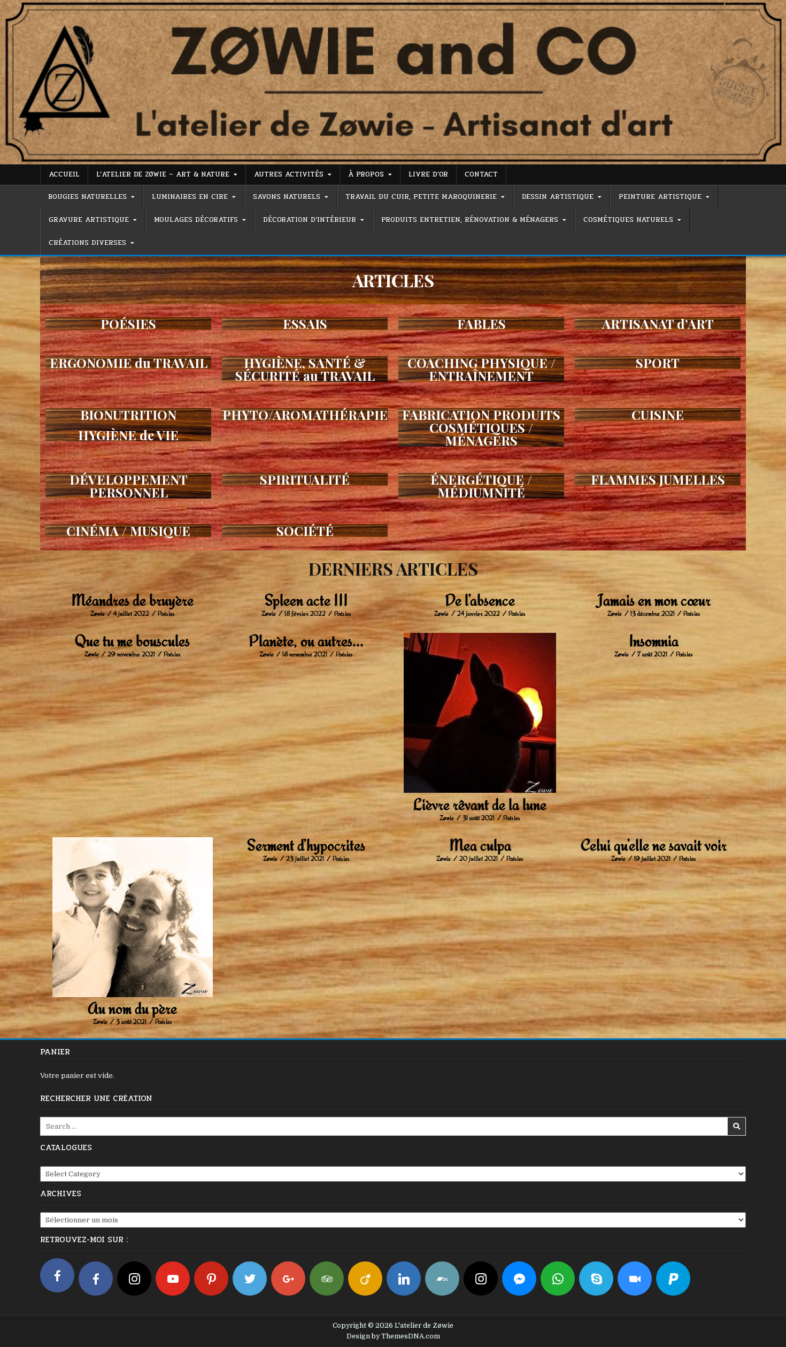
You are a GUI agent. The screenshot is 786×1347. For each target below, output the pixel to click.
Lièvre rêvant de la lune (479, 804)
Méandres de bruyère (132, 600)
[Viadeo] (365, 1278)
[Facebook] (57, 1275)
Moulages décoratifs (196, 220)
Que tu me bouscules (132, 640)
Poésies (166, 613)
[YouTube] (173, 1278)
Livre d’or (428, 174)
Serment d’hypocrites (306, 845)
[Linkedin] (404, 1278)
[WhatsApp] (558, 1278)
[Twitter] (250, 1278)
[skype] (596, 1278)
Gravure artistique (89, 220)
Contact (481, 174)
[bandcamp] (442, 1278)
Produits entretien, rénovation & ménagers (469, 220)
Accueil (64, 174)
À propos (366, 174)
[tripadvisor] (327, 1278)
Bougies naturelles (87, 197)
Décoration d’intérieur (309, 220)
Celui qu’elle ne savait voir (654, 845)
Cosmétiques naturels (628, 220)
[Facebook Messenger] (519, 1278)
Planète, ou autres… (306, 640)
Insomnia (654, 640)
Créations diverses (87, 243)
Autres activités (288, 174)
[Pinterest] (211, 1278)
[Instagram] (134, 1278)
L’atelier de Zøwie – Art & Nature (162, 174)
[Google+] (288, 1278)
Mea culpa (480, 845)
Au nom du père (132, 1008)
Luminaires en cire (190, 197)
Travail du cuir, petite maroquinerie (421, 197)
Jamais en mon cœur (654, 600)
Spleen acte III (306, 600)
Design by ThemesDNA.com (393, 1336)
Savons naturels (286, 197)
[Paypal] (673, 1278)
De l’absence (480, 600)
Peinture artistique (660, 197)
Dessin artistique (558, 197)
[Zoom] (635, 1278)
